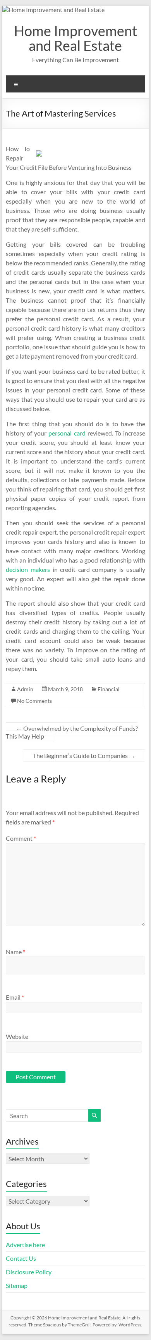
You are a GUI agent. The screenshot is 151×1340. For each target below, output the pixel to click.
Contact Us (21, 1258)
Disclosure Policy (28, 1272)
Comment (21, 838)
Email (15, 997)
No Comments (34, 700)
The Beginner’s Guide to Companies (84, 755)
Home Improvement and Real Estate (75, 38)
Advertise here (25, 1244)
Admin (25, 689)
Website (17, 1036)
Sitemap (16, 1285)
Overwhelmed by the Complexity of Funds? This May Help (72, 732)
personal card (67, 433)
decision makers (28, 569)
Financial (109, 689)
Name (15, 951)
